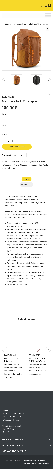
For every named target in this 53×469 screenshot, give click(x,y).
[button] (47, 29)
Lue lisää (14, 366)
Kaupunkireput (17, 162)
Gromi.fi (47, 463)
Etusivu (8, 24)
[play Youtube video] (26, 301)
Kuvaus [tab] (26, 179)
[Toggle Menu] (48, 15)
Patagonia (6, 165)
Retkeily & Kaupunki (21, 165)
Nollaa (6, 135)
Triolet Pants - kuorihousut (46, 94)
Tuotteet (17, 24)
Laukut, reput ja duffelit (34, 162)
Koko (4, 126)
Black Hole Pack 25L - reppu (49, 94)
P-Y (47, 162)
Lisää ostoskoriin (17, 147)
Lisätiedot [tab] (26, 184)
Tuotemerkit (36, 165)
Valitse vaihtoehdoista (39, 367)
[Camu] (9, 5)
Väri (4, 114)
